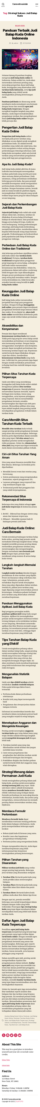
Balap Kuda (20, 25)
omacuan (6, 1065)
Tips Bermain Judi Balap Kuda (19, 1025)
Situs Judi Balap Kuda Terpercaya (16, 1020)
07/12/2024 (27, 43)
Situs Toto (6, 1060)
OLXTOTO (19, 1101)
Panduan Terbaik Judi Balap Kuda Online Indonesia (20, 34)
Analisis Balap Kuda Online (14, 1016)
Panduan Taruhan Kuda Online (24, 1018)
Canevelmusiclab (20, 4)
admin (16, 43)
